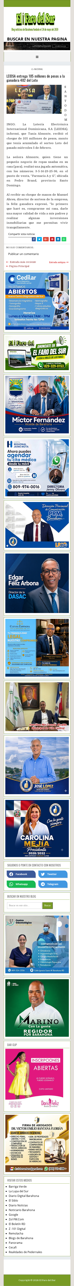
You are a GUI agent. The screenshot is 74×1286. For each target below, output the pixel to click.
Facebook (21, 874)
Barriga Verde (18, 1186)
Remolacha (16, 1233)
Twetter (52, 874)
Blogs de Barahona (21, 1238)
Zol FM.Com (16, 1219)
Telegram (52, 884)
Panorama (15, 1243)
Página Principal (19, 266)
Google (13, 1215)
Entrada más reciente (23, 262)
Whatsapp (22, 884)
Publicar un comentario (23, 254)
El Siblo (13, 1200)
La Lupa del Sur (19, 1191)
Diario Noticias (18, 1205)
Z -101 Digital (17, 1229)
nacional (38, 69)
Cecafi (13, 1247)
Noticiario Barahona (22, 1210)
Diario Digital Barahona (24, 1196)
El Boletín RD (17, 1224)
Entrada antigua (57, 262)
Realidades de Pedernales (25, 1252)
